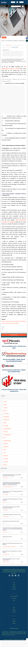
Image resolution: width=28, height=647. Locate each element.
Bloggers (14, 609)
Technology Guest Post (13, 631)
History (5, 401)
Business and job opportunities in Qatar (11, 521)
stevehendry (5, 494)
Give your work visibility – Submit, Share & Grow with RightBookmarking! (14, 360)
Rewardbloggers (10, 639)
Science (5, 464)
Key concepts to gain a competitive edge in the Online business (13, 492)
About (14, 582)
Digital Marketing (7, 440)
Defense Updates (7, 428)
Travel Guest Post (5, 631)
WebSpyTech (8, 45)
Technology (6, 413)
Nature (5, 410)
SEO (4, 437)
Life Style (6, 407)
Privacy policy (14, 598)
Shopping (6, 458)
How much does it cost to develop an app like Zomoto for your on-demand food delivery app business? (12, 529)
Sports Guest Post (20, 632)
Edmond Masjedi (6, 554)
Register (14, 621)
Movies (5, 422)
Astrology (6, 425)
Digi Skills (5, 502)
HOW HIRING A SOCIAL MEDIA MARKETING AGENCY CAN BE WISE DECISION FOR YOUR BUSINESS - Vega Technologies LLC (11, 483)
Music (5, 449)
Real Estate (6, 446)
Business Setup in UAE (7, 536)
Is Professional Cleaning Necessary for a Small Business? (12, 500)
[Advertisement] (14, 99)
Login (14, 619)
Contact (14, 584)
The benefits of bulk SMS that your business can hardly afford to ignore (12, 475)
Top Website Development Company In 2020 (11, 514)
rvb (3, 538)
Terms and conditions (14, 596)
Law (4, 452)
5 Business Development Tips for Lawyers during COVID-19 (11, 559)
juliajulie (5, 532)
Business (4, 37)
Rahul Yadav (5, 477)
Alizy (4, 523)
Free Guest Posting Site (14, 633)
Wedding (5, 443)
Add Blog (14, 611)
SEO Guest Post (20, 631)
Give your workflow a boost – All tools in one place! (14, 347)
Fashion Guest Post (12, 632)
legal (14, 600)
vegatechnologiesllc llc (8, 486)
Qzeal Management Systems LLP (9, 546)
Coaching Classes (7, 434)
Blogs (14, 607)
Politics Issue (6, 419)
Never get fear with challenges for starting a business (12, 552)
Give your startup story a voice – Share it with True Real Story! (14, 390)
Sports (5, 404)
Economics (6, 461)
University (6, 455)
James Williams (6, 516)
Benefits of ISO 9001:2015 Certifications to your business (12, 544)
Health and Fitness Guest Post (9, 634)
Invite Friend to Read (14, 334)
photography (6, 416)
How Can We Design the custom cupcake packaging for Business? (11, 507)
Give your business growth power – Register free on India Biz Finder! (14, 370)
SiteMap (14, 623)
